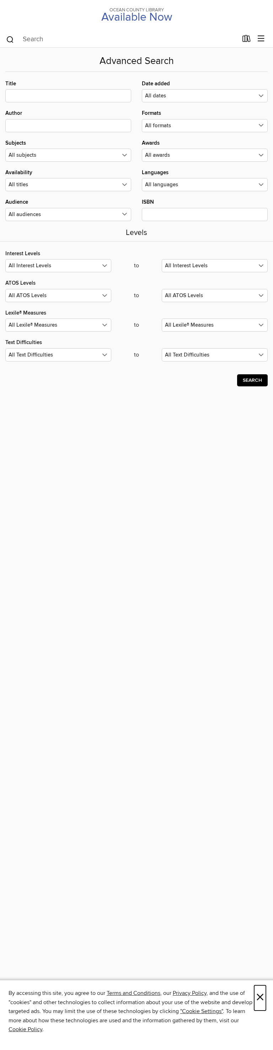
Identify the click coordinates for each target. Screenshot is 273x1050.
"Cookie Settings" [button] (201, 1011)
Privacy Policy (190, 993)
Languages (155, 172)
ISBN (148, 202)
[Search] (10, 39)
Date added (156, 83)
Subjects (15, 143)
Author (13, 113)
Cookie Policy (25, 1029)
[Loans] (246, 40)
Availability (18, 172)
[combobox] (121, 39)
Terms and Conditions (133, 993)
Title (10, 83)
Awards (151, 143)
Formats (151, 113)
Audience (16, 202)
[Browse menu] (261, 39)
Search (252, 380)
